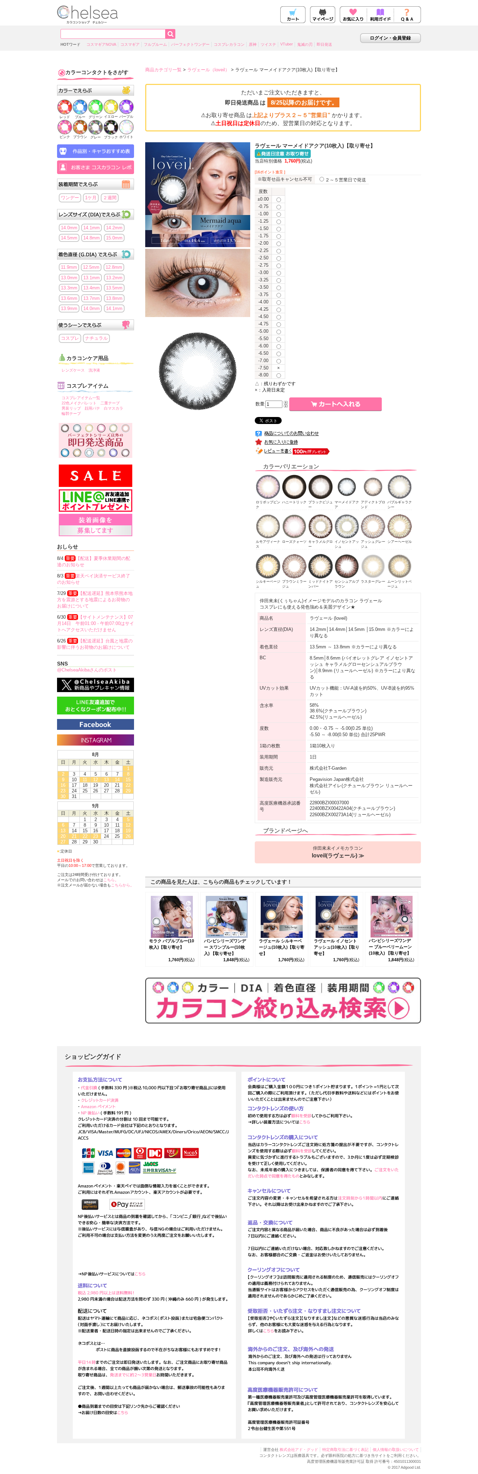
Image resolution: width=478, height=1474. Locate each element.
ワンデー (70, 197)
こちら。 (111, 880)
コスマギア (130, 44)
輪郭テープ (71, 413)
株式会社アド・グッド (299, 1449)
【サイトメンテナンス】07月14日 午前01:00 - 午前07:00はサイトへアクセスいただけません (95, 623)
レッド (64, 117)
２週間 (110, 197)
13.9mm (69, 308)
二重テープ (110, 403)
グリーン (96, 117)
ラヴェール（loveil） (208, 69)
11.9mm (69, 267)
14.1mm (91, 227)
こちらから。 (122, 885)
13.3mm (69, 287)
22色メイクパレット (79, 403)
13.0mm (69, 277)
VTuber (286, 44)
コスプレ (70, 338)
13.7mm (91, 298)
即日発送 (324, 44)
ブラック (111, 137)
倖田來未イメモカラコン (338, 852)
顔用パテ (92, 408)
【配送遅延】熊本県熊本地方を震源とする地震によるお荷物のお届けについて (95, 600)
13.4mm (91, 287)
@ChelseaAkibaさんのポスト (87, 670)
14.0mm (69, 227)
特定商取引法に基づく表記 (345, 1449)
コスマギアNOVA (101, 44)
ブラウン (80, 137)
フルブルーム (155, 44)
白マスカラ (113, 408)
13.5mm (114, 287)
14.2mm (114, 227)
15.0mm (114, 237)
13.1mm (91, 277)
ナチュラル (96, 338)
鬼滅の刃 (304, 44)
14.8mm (91, 237)
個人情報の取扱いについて (396, 1449)
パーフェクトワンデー (190, 44)
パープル (126, 116)
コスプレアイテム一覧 (81, 398)
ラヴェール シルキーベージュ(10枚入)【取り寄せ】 (281, 947)
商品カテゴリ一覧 (163, 69)
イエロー (111, 116)
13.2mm (114, 277)
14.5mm (69, 237)
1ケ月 (91, 197)
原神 (252, 44)
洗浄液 (94, 370)
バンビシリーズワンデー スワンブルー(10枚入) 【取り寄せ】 (225, 947)
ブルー (80, 117)
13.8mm (114, 298)
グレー (95, 137)
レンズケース (73, 370)
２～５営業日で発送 (345, 179)
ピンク (64, 137)
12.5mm (91, 267)
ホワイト (126, 137)
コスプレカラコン (229, 44)
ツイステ (268, 44)
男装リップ (71, 408)
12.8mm (114, 267)
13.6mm (69, 298)
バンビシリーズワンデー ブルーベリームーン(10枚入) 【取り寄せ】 (390, 947)
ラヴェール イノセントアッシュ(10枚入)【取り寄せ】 (336, 947)
